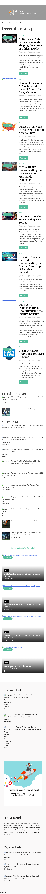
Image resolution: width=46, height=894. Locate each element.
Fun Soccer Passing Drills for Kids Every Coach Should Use (20, 667)
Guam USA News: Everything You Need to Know (31, 353)
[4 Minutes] (23, 586)
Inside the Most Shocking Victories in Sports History (22, 575)
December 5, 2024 (34, 317)
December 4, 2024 (34, 360)
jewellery (21, 35)
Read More (23, 74)
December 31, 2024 (35, 52)
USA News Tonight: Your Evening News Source (30, 219)
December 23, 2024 (35, 136)
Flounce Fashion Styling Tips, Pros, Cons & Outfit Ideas (23, 825)
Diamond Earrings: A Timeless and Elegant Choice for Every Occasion (30, 87)
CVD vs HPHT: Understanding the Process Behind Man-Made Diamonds (30, 173)
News (20, 123)
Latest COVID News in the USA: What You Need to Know (31, 129)
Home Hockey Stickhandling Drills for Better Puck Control (22, 636)
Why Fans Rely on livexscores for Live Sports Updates (22, 606)
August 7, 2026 (9, 579)
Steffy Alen (23, 52)
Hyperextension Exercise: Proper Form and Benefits (21, 830)
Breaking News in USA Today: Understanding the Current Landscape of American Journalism (30, 264)
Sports (6, 570)
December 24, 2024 (35, 96)
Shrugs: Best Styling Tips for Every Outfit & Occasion (22, 828)
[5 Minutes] (23, 555)
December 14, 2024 (35, 183)
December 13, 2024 (35, 226)
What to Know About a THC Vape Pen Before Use (21, 823)
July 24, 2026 (9, 640)
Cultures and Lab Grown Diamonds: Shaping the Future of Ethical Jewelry (30, 44)
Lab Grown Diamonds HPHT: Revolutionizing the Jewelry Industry (31, 309)
